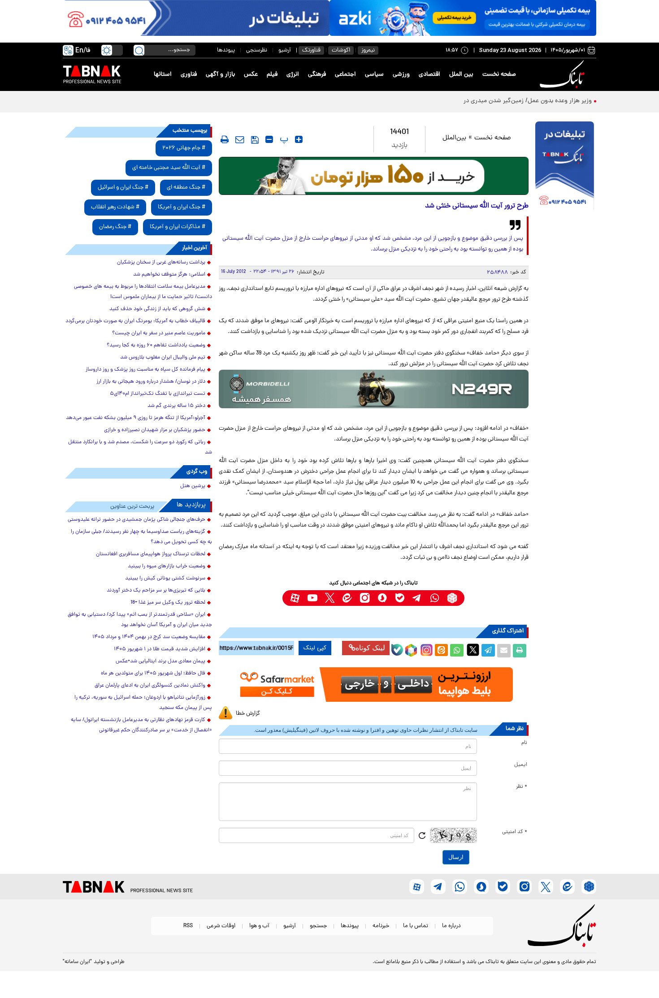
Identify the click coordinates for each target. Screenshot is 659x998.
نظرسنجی (256, 50)
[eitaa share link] (441, 650)
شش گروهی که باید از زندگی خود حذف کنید (157, 309)
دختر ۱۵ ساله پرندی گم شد (176, 406)
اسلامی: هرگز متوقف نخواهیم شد (169, 275)
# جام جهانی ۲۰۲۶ (183, 148)
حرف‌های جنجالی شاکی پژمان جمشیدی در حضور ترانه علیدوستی (136, 520)
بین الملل (461, 74)
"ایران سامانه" (77, 962)
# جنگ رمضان (115, 227)
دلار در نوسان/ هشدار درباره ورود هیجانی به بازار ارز (150, 382)
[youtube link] (312, 598)
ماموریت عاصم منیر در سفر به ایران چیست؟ (158, 333)
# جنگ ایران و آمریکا (181, 207)
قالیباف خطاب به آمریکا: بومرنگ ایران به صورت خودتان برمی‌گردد (135, 321)
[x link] (329, 598)
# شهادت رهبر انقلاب (115, 207)
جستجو (318, 926)
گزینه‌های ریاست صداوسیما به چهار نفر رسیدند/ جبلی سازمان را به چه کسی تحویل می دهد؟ (141, 537)
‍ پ (282, 139)
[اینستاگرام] (425, 649)
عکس (251, 74)
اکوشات (341, 50)
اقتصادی (429, 74)
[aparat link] (294, 598)
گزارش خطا (248, 713)
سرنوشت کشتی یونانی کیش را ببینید (165, 579)
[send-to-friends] (240, 139)
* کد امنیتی (514, 832)
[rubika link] (452, 598)
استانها (163, 74)
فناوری (189, 74)
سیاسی (374, 74)
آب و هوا (259, 926)
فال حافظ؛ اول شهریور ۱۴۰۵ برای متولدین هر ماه (153, 674)
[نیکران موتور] (374, 389)
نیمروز (368, 50)
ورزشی (401, 74)
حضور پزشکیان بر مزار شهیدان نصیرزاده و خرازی (154, 430)
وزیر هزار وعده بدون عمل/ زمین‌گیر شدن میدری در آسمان (518, 101)
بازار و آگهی (220, 74)
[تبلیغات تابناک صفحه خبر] (564, 166)
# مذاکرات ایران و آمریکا (177, 227)
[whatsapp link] (434, 598)
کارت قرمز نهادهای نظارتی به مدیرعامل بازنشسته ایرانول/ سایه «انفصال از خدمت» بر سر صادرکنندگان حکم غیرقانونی (141, 725)
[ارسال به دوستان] (504, 650)
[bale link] (399, 598)
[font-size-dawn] (269, 139)
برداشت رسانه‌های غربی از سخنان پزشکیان (161, 263)
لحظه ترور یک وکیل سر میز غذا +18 (167, 603)
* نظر (521, 787)
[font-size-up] (299, 139)
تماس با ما (415, 926)
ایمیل (520, 765)
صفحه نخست (499, 74)
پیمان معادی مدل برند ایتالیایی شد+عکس (160, 661)
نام (524, 743)
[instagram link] (364, 598)
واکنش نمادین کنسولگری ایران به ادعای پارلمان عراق (150, 686)
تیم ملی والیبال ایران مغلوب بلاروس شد (162, 358)
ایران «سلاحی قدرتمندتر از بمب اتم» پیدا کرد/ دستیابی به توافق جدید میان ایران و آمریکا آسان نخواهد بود (140, 620)
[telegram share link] (488, 650)
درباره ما (451, 926)
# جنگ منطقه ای (186, 187)
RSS (188, 926)
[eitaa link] (347, 598)
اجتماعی (345, 74)
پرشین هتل (192, 486)
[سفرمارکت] (373, 684)
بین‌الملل (454, 138)
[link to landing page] (563, 74)
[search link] (139, 50)
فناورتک (311, 50)
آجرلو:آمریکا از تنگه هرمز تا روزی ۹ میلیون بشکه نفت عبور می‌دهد (135, 418)
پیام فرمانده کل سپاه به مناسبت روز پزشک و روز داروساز (145, 370)
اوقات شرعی (221, 926)
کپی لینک (314, 648)
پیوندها (226, 50)
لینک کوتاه (370, 648)
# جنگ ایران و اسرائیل (123, 187)
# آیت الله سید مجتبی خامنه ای (168, 168)
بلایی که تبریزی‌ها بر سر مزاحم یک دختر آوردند (156, 591)
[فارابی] (374, 176)
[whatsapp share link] (457, 650)
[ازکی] (463, 18)
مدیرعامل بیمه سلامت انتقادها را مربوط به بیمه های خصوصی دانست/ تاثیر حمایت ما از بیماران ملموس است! (143, 292)
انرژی (292, 74)
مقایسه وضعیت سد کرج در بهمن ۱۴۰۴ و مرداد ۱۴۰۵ (148, 637)
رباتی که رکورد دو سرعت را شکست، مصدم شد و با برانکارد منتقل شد (140, 447)
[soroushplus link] (382, 598)
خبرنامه (381, 926)
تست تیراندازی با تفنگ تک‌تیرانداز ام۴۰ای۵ (157, 394)
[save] (255, 140)
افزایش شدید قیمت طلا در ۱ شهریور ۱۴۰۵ (159, 649)
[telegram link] (417, 598)
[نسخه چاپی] (519, 650)
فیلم (272, 74)
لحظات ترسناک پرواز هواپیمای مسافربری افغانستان (150, 554)
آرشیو (284, 50)
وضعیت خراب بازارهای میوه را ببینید (166, 566)
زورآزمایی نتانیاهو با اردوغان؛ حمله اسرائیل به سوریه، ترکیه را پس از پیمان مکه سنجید (143, 703)
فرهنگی (317, 74)
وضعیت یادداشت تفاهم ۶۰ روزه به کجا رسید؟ (156, 345)
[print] (224, 139)
